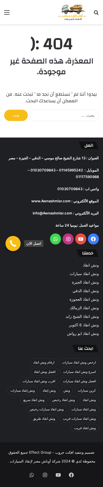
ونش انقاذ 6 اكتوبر (84, 325)
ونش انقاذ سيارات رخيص (47, 409)
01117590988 (87, 176)
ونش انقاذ (91, 265)
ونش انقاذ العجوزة (84, 299)
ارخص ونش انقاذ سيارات (79, 362)
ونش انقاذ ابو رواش (83, 333)
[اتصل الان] (13, 243)
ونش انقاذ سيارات (84, 273)
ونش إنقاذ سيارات (22, 390)
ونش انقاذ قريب (85, 428)
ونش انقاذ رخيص (63, 400)
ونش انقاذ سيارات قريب (79, 418)
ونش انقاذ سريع (33, 400)
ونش (66, 390)
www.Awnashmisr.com (51, 201)
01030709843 (42, 170)
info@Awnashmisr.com (52, 213)
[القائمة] (7, 14)
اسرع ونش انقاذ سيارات (79, 372)
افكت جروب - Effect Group (51, 452)
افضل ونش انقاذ (44, 372)
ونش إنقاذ (49, 390)
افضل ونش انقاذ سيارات (79, 381)
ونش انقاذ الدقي (86, 291)
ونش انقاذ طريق (44, 418)
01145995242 (71, 170)
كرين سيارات (87, 390)
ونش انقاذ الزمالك (84, 308)
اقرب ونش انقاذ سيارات (39, 381)
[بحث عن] (96, 14)
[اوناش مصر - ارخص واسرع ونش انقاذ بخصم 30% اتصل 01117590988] (72, 12)
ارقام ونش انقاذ (43, 362)
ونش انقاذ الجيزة (85, 282)
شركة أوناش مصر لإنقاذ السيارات (35, 461)
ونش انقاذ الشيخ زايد (82, 316)
